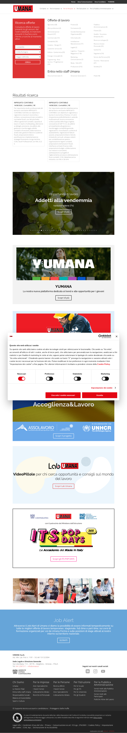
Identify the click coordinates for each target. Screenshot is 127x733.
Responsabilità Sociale (21, 695)
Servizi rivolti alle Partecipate (100, 695)
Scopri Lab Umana (63, 486)
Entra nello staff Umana (22, 692)
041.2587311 (21, 666)
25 (81, 230)
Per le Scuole (79, 686)
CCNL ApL (27, 727)
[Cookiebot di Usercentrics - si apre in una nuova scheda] (100, 336)
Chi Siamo (43, 9)
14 (58, 230)
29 (89, 230)
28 (87, 230)
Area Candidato (100, 2)
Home (73, 2)
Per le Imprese (55, 9)
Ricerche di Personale (41, 695)
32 (96, 230)
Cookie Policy (103, 364)
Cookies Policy (94, 725)
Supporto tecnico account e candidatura (30, 708)
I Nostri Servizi (38, 689)
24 (79, 230)
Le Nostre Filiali (18, 689)
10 (49, 230)
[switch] (49, 379)
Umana (15, 686)
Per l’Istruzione (81, 9)
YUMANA (111, 2)
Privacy (48, 725)
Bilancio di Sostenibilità (21, 698)
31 (94, 230)
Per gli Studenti (79, 695)
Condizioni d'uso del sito (33, 725)
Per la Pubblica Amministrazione (100, 9)
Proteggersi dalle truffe (59, 708)
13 (56, 230)
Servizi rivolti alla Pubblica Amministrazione (103, 689)
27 (85, 230)
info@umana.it (33, 666)
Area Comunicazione (85, 2)
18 (66, 230)
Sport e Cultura (18, 701)
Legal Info (17, 725)
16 (62, 230)
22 (75, 230)
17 (64, 230)
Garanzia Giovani (76, 590)
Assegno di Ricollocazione (50, 590)
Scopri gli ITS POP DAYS (63, 559)
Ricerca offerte (59, 686)
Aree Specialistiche (40, 686)
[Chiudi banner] (116, 336)
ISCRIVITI (63, 640)
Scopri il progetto (63, 435)
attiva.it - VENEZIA (108, 731)
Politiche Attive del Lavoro (104, 699)
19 (68, 230)
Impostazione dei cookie (101, 388)
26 (83, 230)
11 (51, 230)
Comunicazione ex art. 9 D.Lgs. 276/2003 (69, 725)
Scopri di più (63, 211)
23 (77, 230)
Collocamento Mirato (101, 590)
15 (60, 230)
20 (70, 230)
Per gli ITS (77, 689)
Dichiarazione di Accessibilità (45, 727)
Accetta (99, 395)
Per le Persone (68, 9)
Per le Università (80, 692)
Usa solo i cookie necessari (63, 395)
